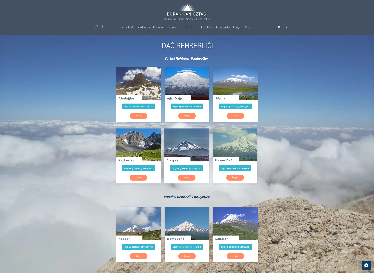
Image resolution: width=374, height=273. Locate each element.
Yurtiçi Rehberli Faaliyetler (186, 58)
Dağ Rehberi (204, 19)
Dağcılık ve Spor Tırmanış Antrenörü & (181, 19)
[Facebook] (102, 26)
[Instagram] (96, 26)
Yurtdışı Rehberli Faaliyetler (186, 197)
